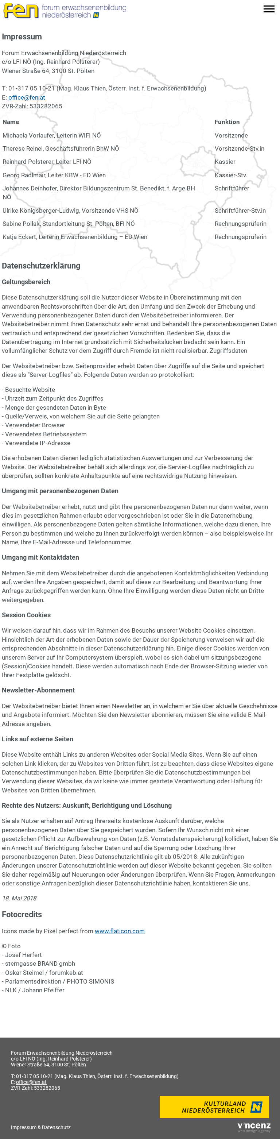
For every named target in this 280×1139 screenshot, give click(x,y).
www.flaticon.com (120, 931)
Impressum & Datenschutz (41, 1127)
